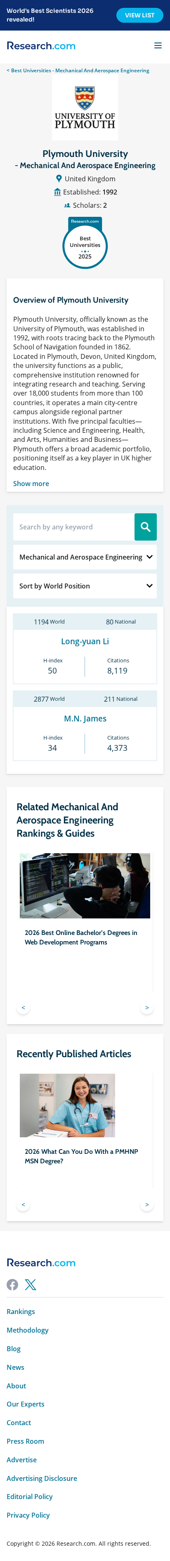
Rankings (21, 1311)
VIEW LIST (140, 15)
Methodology (28, 1330)
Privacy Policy (28, 1515)
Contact (19, 1423)
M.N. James (85, 719)
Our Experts (26, 1404)
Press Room (25, 1441)
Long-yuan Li (85, 641)
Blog (14, 1349)
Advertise (22, 1460)
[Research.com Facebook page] (12, 1285)
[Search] (146, 527)
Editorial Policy (30, 1496)
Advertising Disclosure (42, 1478)
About (16, 1386)
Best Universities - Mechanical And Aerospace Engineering (80, 70)
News (15, 1367)
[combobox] (85, 557)
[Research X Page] (30, 1285)
